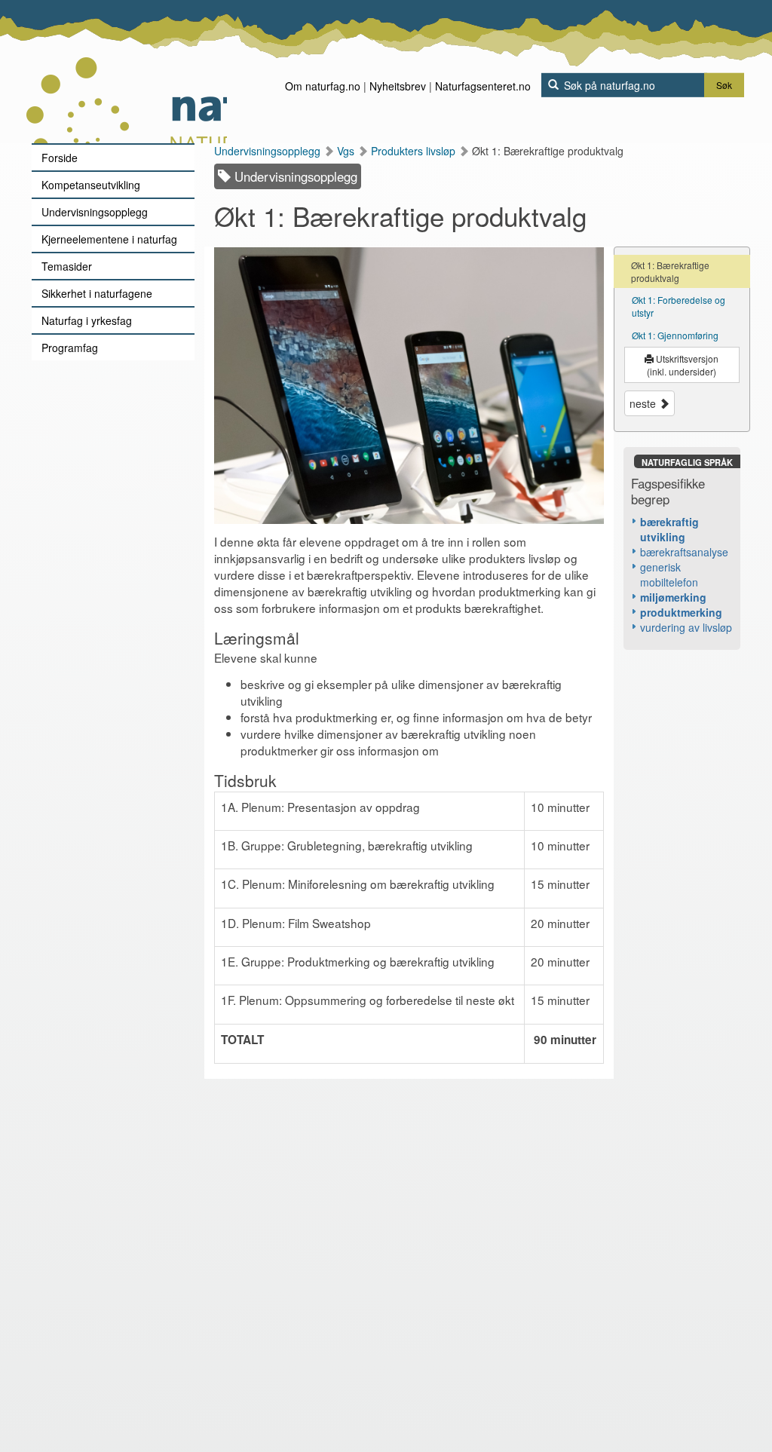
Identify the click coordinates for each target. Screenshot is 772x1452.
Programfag (69, 347)
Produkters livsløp (414, 150)
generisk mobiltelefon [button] (669, 574)
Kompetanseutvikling (90, 184)
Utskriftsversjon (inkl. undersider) (682, 365)
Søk (724, 84)
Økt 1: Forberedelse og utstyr (678, 306)
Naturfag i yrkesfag (86, 320)
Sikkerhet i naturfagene (96, 293)
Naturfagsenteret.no (483, 85)
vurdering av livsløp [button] (686, 627)
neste (644, 403)
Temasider (66, 266)
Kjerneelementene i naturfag (109, 239)
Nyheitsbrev (397, 85)
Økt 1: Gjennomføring (675, 335)
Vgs (347, 150)
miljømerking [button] (673, 597)
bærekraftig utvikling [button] (669, 529)
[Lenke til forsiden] (126, 71)
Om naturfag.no (322, 85)
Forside (59, 157)
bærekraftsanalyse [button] (684, 551)
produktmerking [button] (681, 612)
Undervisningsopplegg (94, 211)
